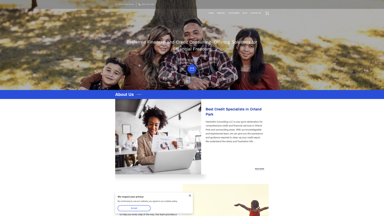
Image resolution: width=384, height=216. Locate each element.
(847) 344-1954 (148, 4)
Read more (259, 169)
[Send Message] (192, 69)
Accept (134, 208)
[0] (267, 13)
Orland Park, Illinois (126, 4)
